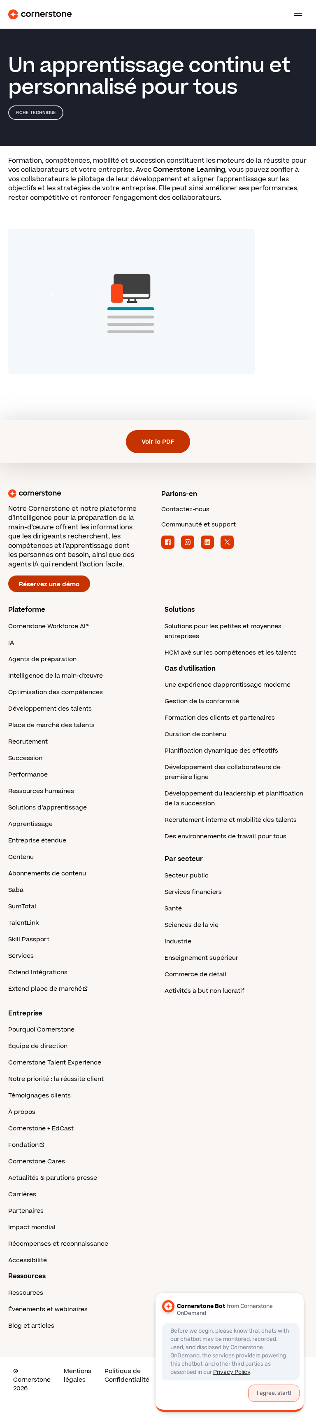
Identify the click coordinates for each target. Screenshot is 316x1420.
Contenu (21, 857)
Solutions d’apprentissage (47, 807)
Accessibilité (27, 1260)
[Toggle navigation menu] (294, 14)
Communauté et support (198, 524)
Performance (28, 774)
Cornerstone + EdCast (41, 1128)
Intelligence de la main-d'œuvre (55, 675)
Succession (25, 758)
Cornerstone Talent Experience (54, 1062)
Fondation (23, 1145)
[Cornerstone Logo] (40, 14)
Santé (173, 908)
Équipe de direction (37, 1046)
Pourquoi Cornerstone (41, 1029)
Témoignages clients (39, 1095)
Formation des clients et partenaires (220, 718)
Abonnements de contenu (47, 873)
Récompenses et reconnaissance (58, 1244)
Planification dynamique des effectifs (221, 750)
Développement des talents (50, 708)
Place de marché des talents (51, 725)
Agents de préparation (42, 659)
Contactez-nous (185, 509)
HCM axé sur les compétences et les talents (231, 652)
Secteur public (187, 875)
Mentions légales (77, 1375)
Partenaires (26, 1211)
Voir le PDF (158, 441)
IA (11, 643)
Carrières (22, 1194)
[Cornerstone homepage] (81, 493)
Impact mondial (32, 1227)
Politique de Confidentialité (127, 1375)
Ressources (25, 1293)
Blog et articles (31, 1326)
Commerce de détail (195, 974)
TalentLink (23, 923)
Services (21, 956)
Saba (15, 890)
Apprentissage (30, 824)
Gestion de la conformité (202, 701)
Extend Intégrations (37, 972)
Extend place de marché (45, 989)
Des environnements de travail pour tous (225, 836)
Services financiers (193, 892)
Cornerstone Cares (36, 1161)
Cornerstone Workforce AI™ (48, 626)
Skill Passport (28, 939)
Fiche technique (36, 113)
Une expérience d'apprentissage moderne (227, 685)
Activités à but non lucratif (204, 991)
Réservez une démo (49, 584)
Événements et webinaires (48, 1309)
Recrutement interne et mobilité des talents (231, 820)
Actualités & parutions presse (52, 1178)
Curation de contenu (195, 734)
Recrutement (28, 741)
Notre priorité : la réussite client (56, 1079)
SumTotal (22, 906)
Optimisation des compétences (55, 692)
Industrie (178, 941)
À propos (21, 1112)
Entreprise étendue (37, 840)
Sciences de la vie (191, 925)
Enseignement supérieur (201, 958)
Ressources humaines (41, 791)
